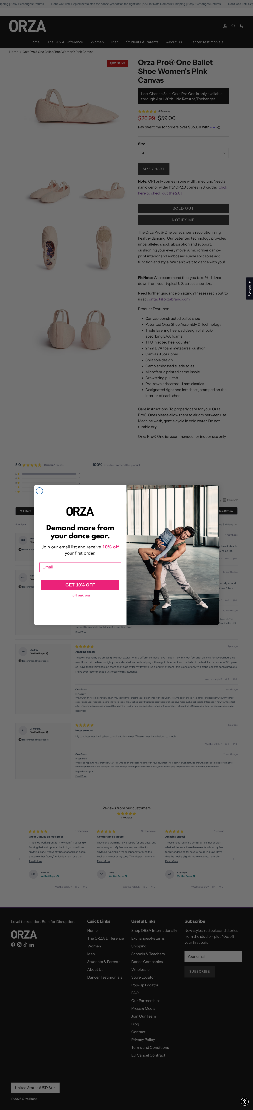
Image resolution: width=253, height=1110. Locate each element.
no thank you (80, 595)
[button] (244, 1101)
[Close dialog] (39, 491)
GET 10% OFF (80, 584)
